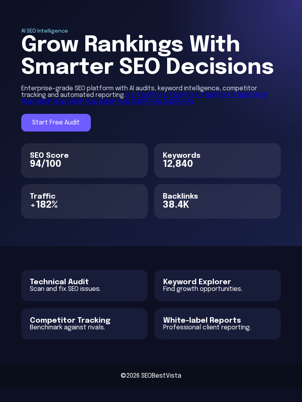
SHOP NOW (140, 95)
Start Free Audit (56, 122)
